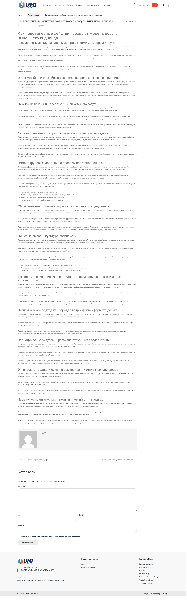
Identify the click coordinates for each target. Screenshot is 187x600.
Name (20, 515)
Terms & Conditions (146, 580)
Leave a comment (131, 21)
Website (21, 526)
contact (107, 5)
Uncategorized (33, 15)
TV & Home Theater (146, 583)
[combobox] (143, 5)
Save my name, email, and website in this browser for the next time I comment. (50, 536)
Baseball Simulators (146, 564)
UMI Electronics (32, 594)
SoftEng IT (164, 594)
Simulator (58, 5)
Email (81, 515)
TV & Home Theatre (74, 5)
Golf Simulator (144, 567)
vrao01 (49, 26)
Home (20, 15)
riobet (66, 49)
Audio (83, 564)
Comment (22, 486)
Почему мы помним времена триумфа (33, 460)
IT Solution (47, 5)
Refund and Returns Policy (148, 577)
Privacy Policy (144, 574)
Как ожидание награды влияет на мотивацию (119, 460)
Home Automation (93, 5)
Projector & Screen (88, 567)
